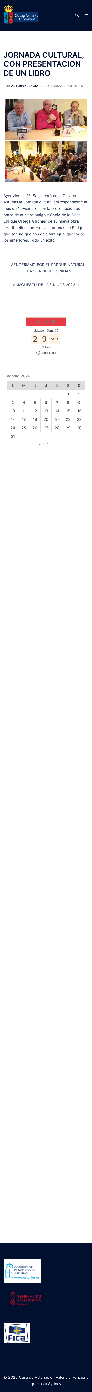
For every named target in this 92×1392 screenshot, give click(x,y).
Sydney (54, 1383)
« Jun (44, 444)
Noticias (75, 85)
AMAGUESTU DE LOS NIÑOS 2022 (44, 284)
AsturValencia (24, 85)
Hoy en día (46, 322)
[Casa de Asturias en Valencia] (21, 15)
